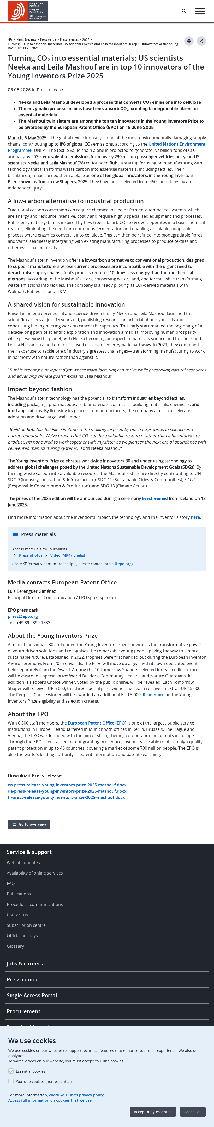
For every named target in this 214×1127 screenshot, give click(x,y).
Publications (19, 894)
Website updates (23, 862)
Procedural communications (35, 904)
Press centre (48, 39)
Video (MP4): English (68, 555)
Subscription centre (26, 925)
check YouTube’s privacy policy (76, 1094)
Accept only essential (153, 1111)
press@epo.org (118, 563)
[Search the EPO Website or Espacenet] (184, 11)
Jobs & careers (25, 963)
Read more (153, 695)
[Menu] (200, 11)
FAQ (11, 883)
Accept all (192, 1111)
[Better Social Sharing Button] (201, 41)
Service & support (29, 851)
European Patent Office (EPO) (97, 723)
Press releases (69, 39)
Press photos (31, 555)
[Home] (28, 11)
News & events (26, 39)
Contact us (17, 915)
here (195, 517)
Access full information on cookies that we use (50, 1100)
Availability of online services (35, 873)
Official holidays (22, 936)
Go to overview (32, 824)
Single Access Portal (32, 995)
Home (10, 39)
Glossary (15, 946)
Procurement (23, 1011)
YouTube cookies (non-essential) (44, 1081)
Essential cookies (30, 1071)
